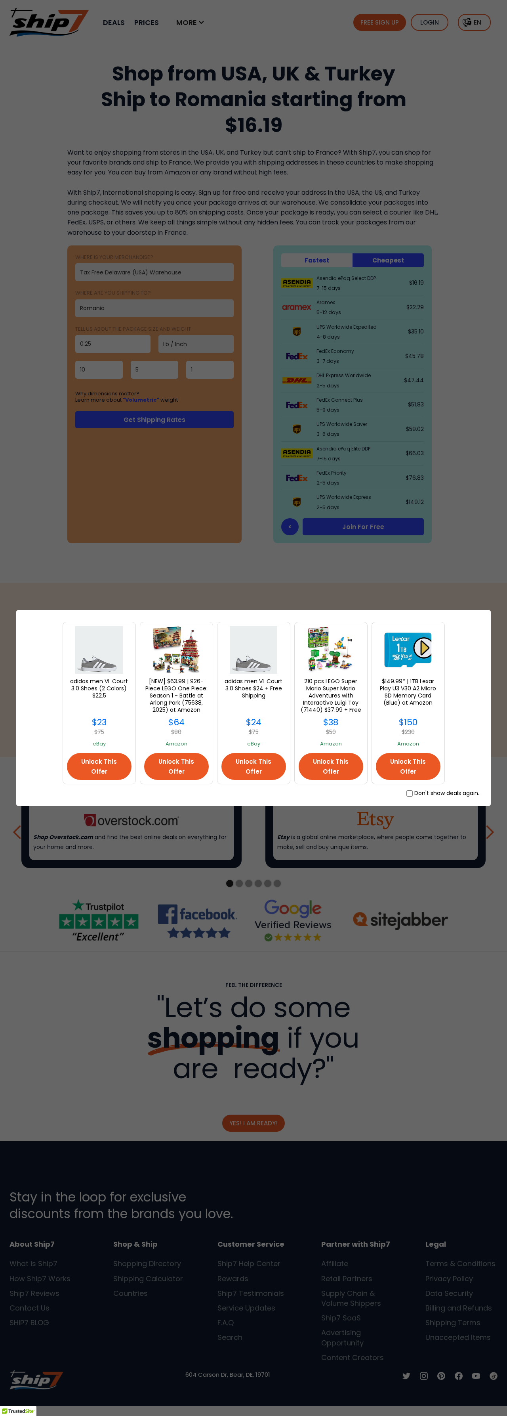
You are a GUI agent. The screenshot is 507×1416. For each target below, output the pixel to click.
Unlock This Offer (99, 766)
